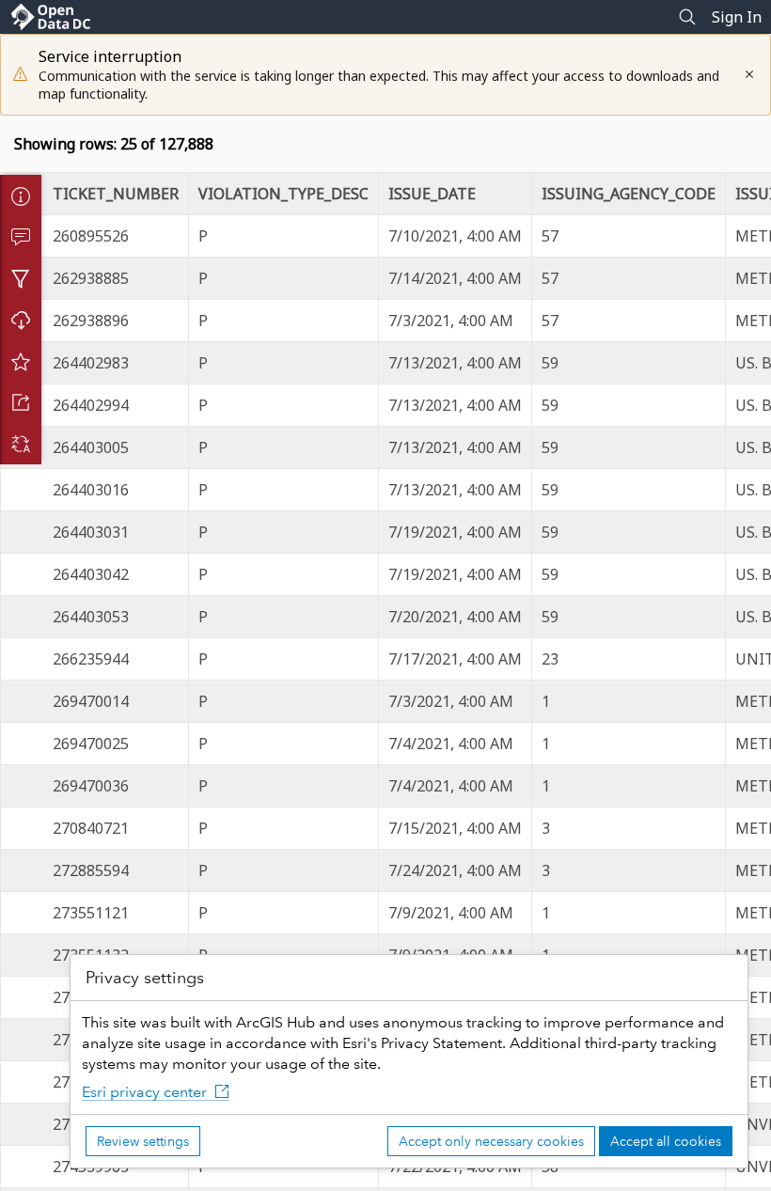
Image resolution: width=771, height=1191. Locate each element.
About (20, 195)
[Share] (20, 402)
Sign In (737, 17)
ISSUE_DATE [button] (432, 193)
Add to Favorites (20, 361)
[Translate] (20, 443)
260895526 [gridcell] (91, 236)
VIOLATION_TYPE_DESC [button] (283, 193)
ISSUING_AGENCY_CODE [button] (629, 193)
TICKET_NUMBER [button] (116, 193)
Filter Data (20, 278)
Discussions (20, 237)
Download (20, 319)
